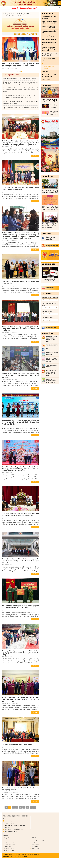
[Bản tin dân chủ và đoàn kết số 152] (50, 132)
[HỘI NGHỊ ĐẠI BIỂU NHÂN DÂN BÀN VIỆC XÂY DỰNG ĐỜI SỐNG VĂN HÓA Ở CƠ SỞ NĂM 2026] (50, 200)
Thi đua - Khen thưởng (9, 844)
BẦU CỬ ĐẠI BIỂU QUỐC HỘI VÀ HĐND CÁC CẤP (49, 22)
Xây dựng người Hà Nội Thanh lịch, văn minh (51, 359)
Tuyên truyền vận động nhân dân (49, 17)
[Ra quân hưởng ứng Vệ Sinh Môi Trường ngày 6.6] (50, 184)
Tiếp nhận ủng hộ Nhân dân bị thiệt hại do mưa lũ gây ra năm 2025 (50, 225)
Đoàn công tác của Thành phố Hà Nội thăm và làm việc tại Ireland (20, 789)
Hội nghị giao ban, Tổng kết (49, 31)
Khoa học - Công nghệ (49, 36)
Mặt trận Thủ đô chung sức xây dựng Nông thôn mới (51, 373)
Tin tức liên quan (36, 844)
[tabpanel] (20, 53)
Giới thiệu (34, 838)
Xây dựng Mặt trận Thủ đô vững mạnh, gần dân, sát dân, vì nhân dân (54, 113)
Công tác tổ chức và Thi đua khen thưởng (49, 75)
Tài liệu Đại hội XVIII (52, 345)
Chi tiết (34, 155)
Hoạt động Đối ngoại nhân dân (14, 15)
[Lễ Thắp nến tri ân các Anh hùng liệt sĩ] (45, 106)
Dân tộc (45, 63)
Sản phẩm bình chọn (48, 264)
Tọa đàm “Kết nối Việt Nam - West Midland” (18, 744)
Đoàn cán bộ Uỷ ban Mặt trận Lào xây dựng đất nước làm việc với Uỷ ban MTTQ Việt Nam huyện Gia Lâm (20, 560)
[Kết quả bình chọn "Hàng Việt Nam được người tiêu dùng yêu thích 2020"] (50, 255)
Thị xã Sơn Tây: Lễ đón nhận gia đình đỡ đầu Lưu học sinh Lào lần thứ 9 (20, 188)
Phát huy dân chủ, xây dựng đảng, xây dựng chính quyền (48, 49)
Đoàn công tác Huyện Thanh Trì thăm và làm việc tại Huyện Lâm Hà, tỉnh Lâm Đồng (20, 65)
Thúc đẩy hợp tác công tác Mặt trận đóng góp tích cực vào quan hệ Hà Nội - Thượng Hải (20, 514)
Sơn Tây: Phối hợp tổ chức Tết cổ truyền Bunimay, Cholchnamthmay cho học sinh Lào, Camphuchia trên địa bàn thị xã (20, 468)
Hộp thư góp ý (35, 848)
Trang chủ (7, 13)
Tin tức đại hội (46, 234)
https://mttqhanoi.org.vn (11, 831)
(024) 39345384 (15, 825)
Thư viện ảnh (35, 846)
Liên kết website (47, 293)
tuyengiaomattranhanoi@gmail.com (14, 829)
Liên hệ (6, 840)
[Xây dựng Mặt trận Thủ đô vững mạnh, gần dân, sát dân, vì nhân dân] (45, 113)
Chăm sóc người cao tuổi (49, 59)
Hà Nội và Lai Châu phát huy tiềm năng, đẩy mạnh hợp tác (19, 78)
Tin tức (13, 13)
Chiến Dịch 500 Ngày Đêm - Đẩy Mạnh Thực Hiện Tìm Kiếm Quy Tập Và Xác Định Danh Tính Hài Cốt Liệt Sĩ (50, 100)
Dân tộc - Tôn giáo (36, 842)
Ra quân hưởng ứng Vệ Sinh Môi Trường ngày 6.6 (50, 191)
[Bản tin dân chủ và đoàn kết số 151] (50, 159)
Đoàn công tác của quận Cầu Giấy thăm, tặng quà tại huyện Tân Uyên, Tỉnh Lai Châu (20, 606)
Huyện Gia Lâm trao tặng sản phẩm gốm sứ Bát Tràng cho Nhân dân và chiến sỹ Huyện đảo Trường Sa (20, 328)
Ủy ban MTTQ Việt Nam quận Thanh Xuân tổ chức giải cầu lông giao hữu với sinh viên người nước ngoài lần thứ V (20, 83)
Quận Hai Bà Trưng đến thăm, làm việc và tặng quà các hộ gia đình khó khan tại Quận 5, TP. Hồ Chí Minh (20, 374)
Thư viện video (46, 85)
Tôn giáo (45, 71)
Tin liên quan (46, 79)
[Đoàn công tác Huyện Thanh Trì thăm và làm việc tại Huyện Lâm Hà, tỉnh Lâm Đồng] (20, 49)
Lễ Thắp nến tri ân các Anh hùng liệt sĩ (54, 106)
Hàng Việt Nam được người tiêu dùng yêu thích (51, 380)
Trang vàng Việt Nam (9, 848)
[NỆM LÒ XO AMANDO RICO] (50, 272)
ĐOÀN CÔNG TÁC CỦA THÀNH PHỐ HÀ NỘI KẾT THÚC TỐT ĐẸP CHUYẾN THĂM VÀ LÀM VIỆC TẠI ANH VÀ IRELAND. (20, 698)
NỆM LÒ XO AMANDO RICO (50, 279)
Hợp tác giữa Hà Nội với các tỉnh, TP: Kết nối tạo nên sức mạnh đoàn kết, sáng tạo (20, 102)
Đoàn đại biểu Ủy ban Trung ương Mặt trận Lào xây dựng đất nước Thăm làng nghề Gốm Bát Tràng (20, 652)
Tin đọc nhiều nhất (12, 75)
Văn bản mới (50, 349)
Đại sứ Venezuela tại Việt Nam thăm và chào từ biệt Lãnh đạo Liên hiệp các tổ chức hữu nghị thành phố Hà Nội (20, 96)
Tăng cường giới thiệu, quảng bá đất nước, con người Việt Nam (20, 282)
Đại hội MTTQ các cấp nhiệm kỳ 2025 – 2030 (48, 27)
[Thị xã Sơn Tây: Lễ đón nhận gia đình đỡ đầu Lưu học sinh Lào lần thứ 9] (20, 172)
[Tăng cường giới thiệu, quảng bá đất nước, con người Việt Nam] (20, 266)
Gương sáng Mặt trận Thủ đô (51, 365)
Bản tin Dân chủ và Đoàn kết (52, 353)
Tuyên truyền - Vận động (38, 840)
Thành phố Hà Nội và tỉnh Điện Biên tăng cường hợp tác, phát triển (20, 108)
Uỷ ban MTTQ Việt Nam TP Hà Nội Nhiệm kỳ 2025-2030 (51, 339)
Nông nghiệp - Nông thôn (49, 39)
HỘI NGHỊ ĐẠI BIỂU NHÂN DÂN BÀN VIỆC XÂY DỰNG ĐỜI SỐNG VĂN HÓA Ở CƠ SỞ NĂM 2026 (50, 208)
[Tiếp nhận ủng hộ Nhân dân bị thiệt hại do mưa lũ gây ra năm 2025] (50, 217)
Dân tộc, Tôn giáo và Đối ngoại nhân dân (27, 13)
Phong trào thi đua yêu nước (49, 43)
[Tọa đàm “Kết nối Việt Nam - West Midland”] (20, 729)
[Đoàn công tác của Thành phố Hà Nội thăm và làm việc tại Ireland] (20, 773)
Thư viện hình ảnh (47, 176)
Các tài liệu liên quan (9, 850)
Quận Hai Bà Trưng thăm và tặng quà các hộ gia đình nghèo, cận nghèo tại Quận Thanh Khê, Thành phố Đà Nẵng (20, 421)
